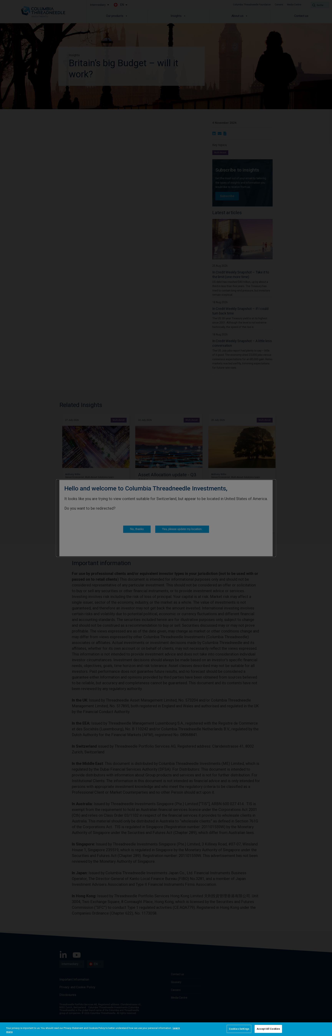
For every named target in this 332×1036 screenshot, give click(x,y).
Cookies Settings (239, 1028)
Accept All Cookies (268, 1028)
